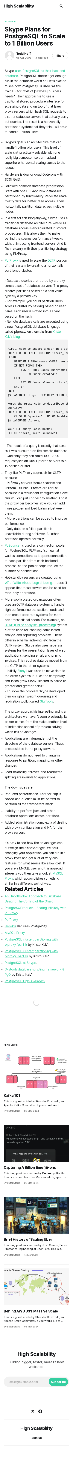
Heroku (10, 926)
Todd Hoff (23, 53)
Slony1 (22, 671)
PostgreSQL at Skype (20, 963)
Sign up (36, 1438)
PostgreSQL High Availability (25, 981)
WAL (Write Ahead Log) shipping (28, 583)
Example (10, 21)
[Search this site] (61, 6)
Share (60, 55)
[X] (33, 1411)
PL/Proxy (11, 260)
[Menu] (68, 6)
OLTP (51, 260)
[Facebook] (40, 1411)
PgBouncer (13, 545)
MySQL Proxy (15, 933)
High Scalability (19, 6)
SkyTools (46, 701)
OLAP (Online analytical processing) (30, 625)
